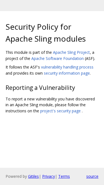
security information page (67, 73)
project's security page (60, 110)
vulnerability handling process (67, 67)
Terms (64, 176)
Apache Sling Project (71, 52)
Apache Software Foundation (57, 58)
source (92, 176)
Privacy (48, 176)
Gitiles (33, 176)
